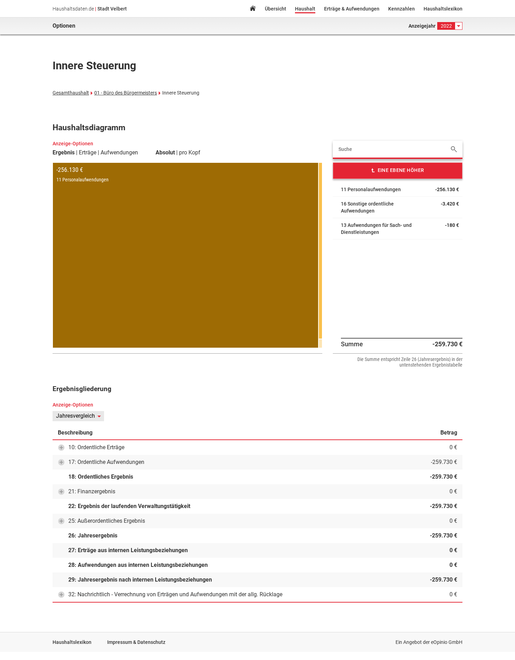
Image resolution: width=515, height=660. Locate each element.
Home (252, 9)
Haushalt (305, 9)
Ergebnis (64, 152)
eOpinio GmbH (446, 642)
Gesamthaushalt (71, 93)
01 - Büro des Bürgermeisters (125, 93)
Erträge (87, 152)
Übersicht (275, 9)
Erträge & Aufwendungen (351, 9)
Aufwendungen (119, 152)
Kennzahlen (401, 9)
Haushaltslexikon (443, 9)
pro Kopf (189, 152)
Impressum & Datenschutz (136, 642)
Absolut (165, 152)
